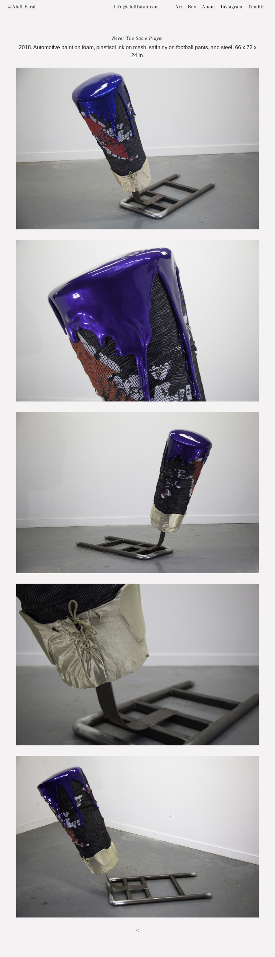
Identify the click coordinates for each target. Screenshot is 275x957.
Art (178, 6)
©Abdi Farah (22, 6)
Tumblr (256, 6)
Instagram (231, 6)
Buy (192, 6)
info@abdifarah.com (136, 6)
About (208, 6)
